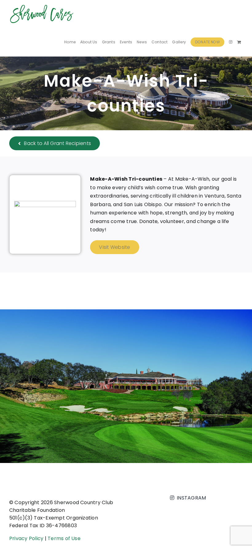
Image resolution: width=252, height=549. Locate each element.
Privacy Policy (26, 538)
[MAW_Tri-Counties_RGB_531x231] (45, 203)
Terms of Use (64, 538)
